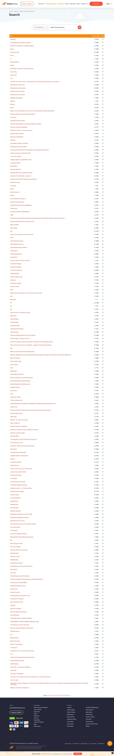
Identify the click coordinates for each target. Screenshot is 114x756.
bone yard (13, 117)
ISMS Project (13, 228)
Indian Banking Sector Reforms (18, 247)
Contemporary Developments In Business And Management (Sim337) (29, 150)
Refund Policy (101, 743)
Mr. (11, 302)
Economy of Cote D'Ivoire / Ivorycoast (20, 176)
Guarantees (37, 720)
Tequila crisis (13, 407)
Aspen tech (13, 75)
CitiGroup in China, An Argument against (21, 130)
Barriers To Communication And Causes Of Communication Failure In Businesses (32, 111)
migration (12, 605)
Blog (78, 4)
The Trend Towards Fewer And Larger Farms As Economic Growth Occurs (30, 410)
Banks (12, 107)
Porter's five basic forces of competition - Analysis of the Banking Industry (30, 345)
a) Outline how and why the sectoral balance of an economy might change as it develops (34, 81)
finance (12, 195)
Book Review (89, 714)
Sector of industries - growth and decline (21, 377)
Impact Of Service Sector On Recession (21, 468)
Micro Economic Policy (16, 543)
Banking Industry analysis (17, 91)
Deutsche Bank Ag (15, 511)
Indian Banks (13, 250)
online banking (14, 332)
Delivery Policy (84, 743)
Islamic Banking (14, 62)
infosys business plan (16, 276)
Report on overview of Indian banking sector (22, 351)
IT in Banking (13, 530)
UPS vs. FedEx (14, 680)
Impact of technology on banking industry (21, 234)
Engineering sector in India (17, 520)
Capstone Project (71, 719)
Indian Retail (13, 257)
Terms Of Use (76, 743)
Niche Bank (13, 315)
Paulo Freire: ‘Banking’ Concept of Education (22, 446)
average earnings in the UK (17, 585)
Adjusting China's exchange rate (19, 455)
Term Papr (13, 572)
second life (13, 670)
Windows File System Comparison (19, 687)
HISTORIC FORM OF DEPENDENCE (19, 211)
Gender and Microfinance (17, 202)
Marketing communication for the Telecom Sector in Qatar (26, 293)
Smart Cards (13, 569)
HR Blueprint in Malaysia (17, 598)
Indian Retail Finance (16, 475)
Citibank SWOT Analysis (17, 133)
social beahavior (14, 615)
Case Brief (88, 719)
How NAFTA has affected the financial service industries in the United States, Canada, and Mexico (37, 218)
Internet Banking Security (17, 660)
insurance (13, 280)
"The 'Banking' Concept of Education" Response (23, 439)
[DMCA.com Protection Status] (20, 718)
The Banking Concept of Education (19, 624)
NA (11, 309)
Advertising (13, 71)
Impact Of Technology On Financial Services (22, 657)
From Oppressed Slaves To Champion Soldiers (23, 524)
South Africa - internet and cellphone (20, 667)
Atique (12, 49)
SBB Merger (13, 371)
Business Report (90, 717)
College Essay (14, 501)
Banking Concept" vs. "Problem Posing (21, 488)
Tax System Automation (16, 673)
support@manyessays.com (17, 708)
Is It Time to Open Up (16, 270)
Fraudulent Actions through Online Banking (22, 650)
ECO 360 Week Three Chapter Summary (21, 172)
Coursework (70, 724)
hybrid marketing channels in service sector (22, 221)
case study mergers (15, 156)
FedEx (12, 189)
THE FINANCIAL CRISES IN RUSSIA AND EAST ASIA (24, 621)
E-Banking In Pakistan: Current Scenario (21, 514)
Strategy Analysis (15, 387)
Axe (11, 78)
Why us (36, 718)
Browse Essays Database (41, 707)
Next (68, 695)
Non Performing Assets (16, 442)
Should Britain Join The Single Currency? (21, 566)
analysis (69, 707)
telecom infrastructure (16, 413)
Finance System (14, 192)
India (11, 237)
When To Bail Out (15, 423)
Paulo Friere (13, 449)
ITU (11, 654)
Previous (51, 695)
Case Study (70, 721)
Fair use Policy (93, 743)
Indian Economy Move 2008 (18, 472)
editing (87, 726)
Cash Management (15, 498)
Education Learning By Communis (19, 517)
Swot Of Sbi (13, 390)
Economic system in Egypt (17, 433)
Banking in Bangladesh (16, 98)
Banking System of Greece (17, 94)
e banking (13, 185)
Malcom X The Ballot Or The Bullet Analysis (22, 45)
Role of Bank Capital (15, 361)
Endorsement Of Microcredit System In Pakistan (23, 179)
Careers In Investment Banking (18, 127)
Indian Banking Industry (16, 241)
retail (11, 367)
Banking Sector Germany (17, 491)
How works (37, 709)
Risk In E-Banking (15, 358)
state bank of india (15, 397)
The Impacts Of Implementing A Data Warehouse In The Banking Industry (30, 677)
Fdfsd (11, 55)
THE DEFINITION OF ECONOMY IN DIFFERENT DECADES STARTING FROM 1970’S (32, 403)
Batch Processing (15, 641)
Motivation (13, 299)
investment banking (15, 283)
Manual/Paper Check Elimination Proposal (21, 537)
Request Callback (27, 4)
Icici (11, 231)
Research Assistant (15, 608)
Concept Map (89, 721)
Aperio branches (14, 631)
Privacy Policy (68, 743)
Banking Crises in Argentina (17, 88)
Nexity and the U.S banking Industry (20, 312)
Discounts (73, 4)
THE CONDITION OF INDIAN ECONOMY (21, 618)
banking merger (14, 494)
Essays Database (51, 4)
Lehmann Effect (14, 436)
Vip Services (37, 726)
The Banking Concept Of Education (20, 576)
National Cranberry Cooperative (19, 550)
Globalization (13, 208)
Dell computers (14, 507)
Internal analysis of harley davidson (20, 260)
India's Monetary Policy (16, 602)
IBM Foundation (14, 224)
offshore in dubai (15, 556)
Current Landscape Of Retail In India (20, 153)
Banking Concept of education (18, 426)
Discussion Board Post (92, 724)
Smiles (12, 65)
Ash (11, 634)
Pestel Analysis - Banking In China (19, 338)
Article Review (90, 710)
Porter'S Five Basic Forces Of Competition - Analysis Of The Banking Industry (31, 341)
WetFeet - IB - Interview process (19, 420)
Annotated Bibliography (92, 707)
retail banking (14, 364)
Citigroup (12, 140)
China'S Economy (15, 592)
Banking (12, 101)
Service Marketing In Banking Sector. (20, 381)
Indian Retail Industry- (16, 254)
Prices (67, 4)
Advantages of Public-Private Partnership (21, 68)
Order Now (61, 4)
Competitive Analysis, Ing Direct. (19, 143)
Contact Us (84, 4)
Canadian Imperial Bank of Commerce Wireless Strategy (25, 124)
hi (10, 58)
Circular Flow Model (15, 462)
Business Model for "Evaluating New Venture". (23, 114)
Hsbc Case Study (15, 527)
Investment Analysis (15, 263)
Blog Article (89, 712)
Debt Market (13, 166)
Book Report (70, 714)
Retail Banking (14, 559)
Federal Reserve (14, 465)
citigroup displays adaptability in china (20, 159)
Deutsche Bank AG (15, 169)
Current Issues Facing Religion (18, 582)
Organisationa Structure (16, 328)
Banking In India (14, 52)
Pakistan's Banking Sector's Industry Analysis (22, 335)
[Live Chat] (109, 743)
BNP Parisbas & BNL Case (17, 84)
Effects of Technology (16, 644)
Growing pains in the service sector (20, 595)
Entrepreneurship (15, 182)
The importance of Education (18, 452)
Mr (11, 306)
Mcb (11, 296)
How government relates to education (20, 42)
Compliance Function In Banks (18, 146)
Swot (11, 394)
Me (11, 540)
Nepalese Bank (14, 553)
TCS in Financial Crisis (16, 400)
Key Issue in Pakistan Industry (18, 533)
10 (65, 695)
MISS (11, 289)
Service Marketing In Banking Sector (20, 384)
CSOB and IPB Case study (17, 120)
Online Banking (14, 319)
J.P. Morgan (13, 478)
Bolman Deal (13, 589)
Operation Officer (15, 325)
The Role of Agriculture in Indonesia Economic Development (26, 579)
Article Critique (71, 710)
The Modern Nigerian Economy (18, 485)
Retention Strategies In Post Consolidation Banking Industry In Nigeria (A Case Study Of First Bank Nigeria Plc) (40, 354)
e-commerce (13, 647)
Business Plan (71, 717)
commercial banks (15, 163)
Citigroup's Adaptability (16, 137)
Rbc (11, 348)
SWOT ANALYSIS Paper (16, 374)
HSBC (11, 215)
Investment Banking (15, 267)
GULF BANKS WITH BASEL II (18, 198)
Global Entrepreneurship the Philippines (21, 205)
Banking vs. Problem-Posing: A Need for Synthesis (24, 429)
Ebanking (12, 39)
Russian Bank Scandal (16, 563)
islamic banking (14, 286)
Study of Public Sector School (18, 611)
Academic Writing (38, 722)
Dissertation (70, 726)
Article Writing (71, 712)
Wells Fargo (13, 416)
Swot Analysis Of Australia (17, 481)
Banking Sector (14, 637)
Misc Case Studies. (15, 546)
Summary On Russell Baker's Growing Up (21, 628)
